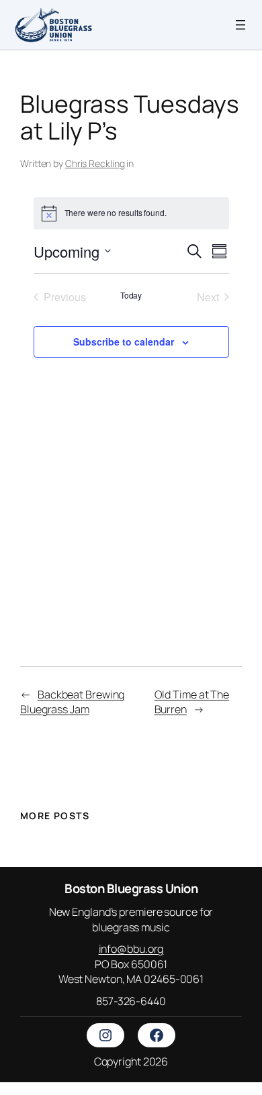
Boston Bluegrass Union (131, 888)
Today (131, 295)
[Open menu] (240, 25)
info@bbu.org (131, 948)
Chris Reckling (95, 163)
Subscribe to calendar (123, 341)
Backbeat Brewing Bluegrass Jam (72, 702)
